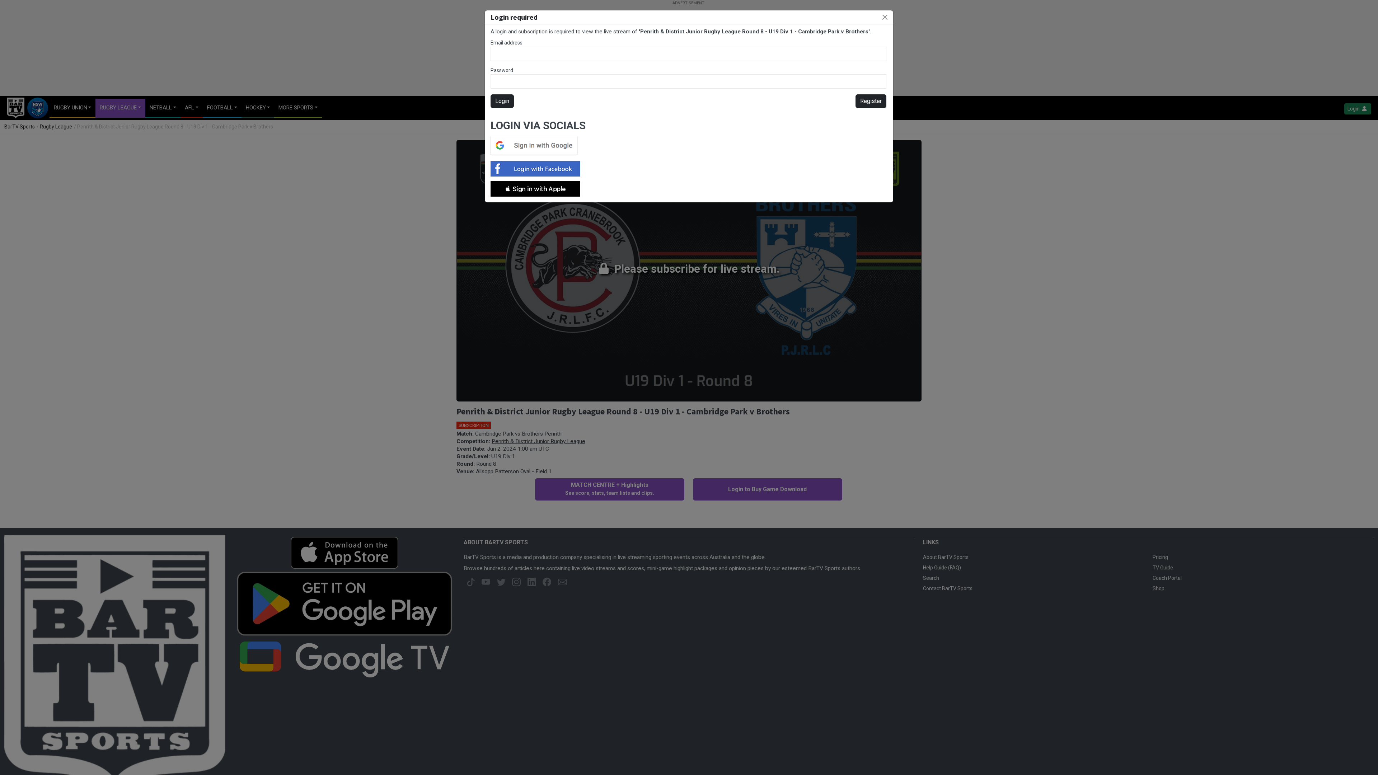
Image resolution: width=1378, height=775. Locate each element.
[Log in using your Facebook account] (537, 169)
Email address (506, 43)
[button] (535, 189)
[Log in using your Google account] (536, 145)
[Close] (885, 17)
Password (502, 70)
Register (871, 101)
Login (502, 101)
